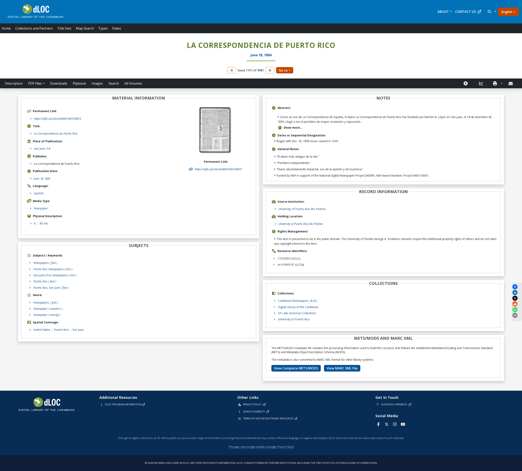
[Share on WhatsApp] (516, 309)
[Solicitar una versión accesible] (466, 83)
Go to (283, 70)
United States (41, 330)
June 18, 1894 (42, 178)
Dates (116, 28)
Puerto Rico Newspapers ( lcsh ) (52, 269)
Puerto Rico (61, 330)
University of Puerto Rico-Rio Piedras (302, 209)
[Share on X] (516, 298)
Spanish (39, 193)
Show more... (293, 127)
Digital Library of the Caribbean (298, 307)
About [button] (443, 11)
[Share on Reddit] (516, 303)
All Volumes (133, 83)
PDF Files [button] (35, 83)
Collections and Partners (34, 28)
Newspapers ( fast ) (45, 263)
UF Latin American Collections (297, 313)
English (506, 12)
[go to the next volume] (269, 70)
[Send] (511, 83)
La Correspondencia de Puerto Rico (55, 133)
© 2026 (261, 463)
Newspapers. (45, 302)
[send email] (516, 315)
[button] (491, 12)
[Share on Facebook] (516, 286)
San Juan (78, 330)
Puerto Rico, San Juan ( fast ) (51, 288)
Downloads (58, 83)
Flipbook (79, 83)
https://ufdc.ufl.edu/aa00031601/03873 (57, 119)
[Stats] (481, 83)
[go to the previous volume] (231, 70)
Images (97, 83)
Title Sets (64, 28)
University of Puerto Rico (294, 319)
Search (113, 83)
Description (14, 83)
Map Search (85, 28)
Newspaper (41, 208)
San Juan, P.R (42, 148)
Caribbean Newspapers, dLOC (297, 301)
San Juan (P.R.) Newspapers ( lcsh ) (54, 275)
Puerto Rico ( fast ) (44, 281)
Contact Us (465, 11)
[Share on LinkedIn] (516, 292)
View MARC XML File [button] (342, 368)
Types (103, 28)
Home (6, 28)
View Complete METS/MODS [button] (296, 368)
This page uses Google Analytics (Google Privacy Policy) (261, 447)
